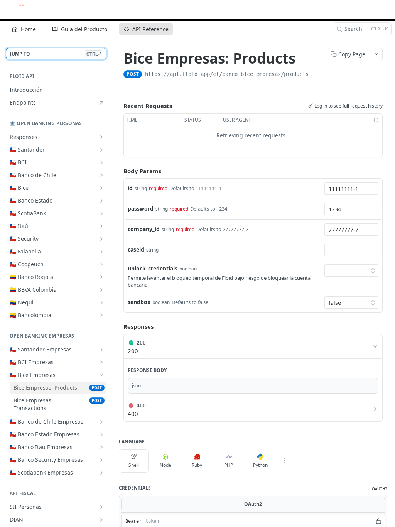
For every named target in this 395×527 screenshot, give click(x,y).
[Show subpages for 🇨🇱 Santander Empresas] (101, 349)
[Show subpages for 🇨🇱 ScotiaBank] (101, 213)
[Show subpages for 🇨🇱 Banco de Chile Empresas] (101, 422)
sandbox (139, 302)
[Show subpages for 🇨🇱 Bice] (101, 188)
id (130, 188)
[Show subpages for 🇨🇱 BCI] (101, 162)
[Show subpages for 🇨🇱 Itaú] (101, 226)
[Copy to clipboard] (316, 74)
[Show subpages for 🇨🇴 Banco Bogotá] (101, 277)
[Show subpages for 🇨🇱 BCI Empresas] (101, 362)
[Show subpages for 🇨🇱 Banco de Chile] (101, 175)
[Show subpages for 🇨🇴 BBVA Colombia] (101, 290)
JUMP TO (55, 54)
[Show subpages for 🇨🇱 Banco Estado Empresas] (101, 434)
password (141, 208)
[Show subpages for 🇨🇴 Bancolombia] (101, 315)
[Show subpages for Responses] (101, 137)
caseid (136, 249)
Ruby (197, 465)
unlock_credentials (152, 268)
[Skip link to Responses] (118, 326)
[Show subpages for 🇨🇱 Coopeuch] (101, 264)
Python (260, 465)
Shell (133, 465)
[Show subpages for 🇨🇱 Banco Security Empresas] (101, 460)
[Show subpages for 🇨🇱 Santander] (101, 150)
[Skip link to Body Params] (118, 171)
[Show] (379, 521)
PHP (228, 465)
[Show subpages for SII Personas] (101, 507)
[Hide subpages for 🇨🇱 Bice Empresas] (101, 375)
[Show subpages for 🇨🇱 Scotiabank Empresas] (101, 473)
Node (165, 465)
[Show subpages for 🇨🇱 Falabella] (101, 251)
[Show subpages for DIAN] (101, 520)
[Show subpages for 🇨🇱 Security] (101, 239)
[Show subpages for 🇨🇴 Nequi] (101, 302)
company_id (144, 229)
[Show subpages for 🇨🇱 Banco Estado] (101, 201)
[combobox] (351, 188)
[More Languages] (284, 461)
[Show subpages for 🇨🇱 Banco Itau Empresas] (101, 447)
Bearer (133, 521)
